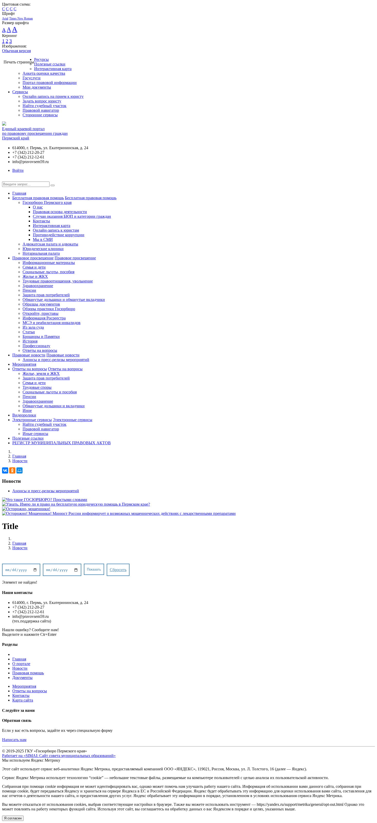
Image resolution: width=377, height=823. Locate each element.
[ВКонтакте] (5, 470)
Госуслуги (32, 78)
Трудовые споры (37, 387)
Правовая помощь (28, 673)
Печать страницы (19, 62)
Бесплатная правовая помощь (38, 198)
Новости (19, 461)
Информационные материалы (49, 262)
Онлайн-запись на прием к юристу (53, 96)
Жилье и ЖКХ (35, 276)
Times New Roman (21, 18)
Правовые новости (28, 355)
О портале (21, 663)
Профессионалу (36, 346)
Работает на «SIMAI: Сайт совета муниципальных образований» (59, 755)
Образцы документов (41, 304)
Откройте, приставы (40, 313)
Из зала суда (33, 327)
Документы (22, 677)
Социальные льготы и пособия (50, 392)
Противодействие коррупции (58, 235)
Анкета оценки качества (44, 73)
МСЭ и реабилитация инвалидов (52, 322)
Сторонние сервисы (40, 115)
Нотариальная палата (41, 253)
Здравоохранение (38, 285)
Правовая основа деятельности (60, 212)
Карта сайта (22, 700)
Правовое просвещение (33, 258)
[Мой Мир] (19, 470)
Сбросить (118, 569)
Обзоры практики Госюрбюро (49, 309)
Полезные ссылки (49, 64)
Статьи (29, 332)
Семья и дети (34, 267)
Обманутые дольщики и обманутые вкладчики (64, 299)
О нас (38, 207)
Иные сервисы (35, 433)
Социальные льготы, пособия (48, 272)
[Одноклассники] (12, 470)
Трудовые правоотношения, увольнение (58, 281)
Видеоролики (24, 415)
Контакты (41, 221)
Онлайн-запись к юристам (56, 230)
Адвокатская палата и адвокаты (50, 244)
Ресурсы (41, 59)
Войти (18, 170)
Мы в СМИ (43, 239)
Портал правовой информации (50, 82)
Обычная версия (16, 51)
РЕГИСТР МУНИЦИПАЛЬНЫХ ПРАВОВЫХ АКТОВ (61, 443)
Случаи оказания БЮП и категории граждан (72, 216)
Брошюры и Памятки (41, 336)
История (30, 341)
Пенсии (29, 290)
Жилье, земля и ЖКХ (41, 373)
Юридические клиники (43, 249)
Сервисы (20, 92)
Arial (5, 18)
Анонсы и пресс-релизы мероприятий (56, 359)
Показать (94, 569)
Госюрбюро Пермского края (47, 202)
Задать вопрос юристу (42, 101)
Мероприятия (24, 364)
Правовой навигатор (41, 110)
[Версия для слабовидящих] (6, 179)
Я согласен (13, 818)
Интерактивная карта (53, 69)
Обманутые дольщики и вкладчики (54, 406)
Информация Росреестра (44, 318)
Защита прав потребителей (46, 295)
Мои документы (37, 87)
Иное (27, 410)
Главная (19, 193)
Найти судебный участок (44, 105)
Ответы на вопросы (40, 350)
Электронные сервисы (32, 420)
